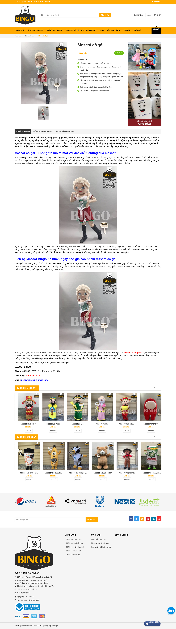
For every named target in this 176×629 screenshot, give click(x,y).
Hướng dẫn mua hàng (65, 131)
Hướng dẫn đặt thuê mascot (101, 547)
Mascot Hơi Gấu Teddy (100, 473)
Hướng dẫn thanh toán (99, 539)
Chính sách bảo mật (73, 555)
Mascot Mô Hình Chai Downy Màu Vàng (58, 473)
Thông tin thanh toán (43, 131)
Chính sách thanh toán (74, 539)
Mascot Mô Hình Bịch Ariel (150, 473)
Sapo (56, 625)
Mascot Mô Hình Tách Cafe (29, 473)
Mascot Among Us (149, 424)
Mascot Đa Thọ (100, 424)
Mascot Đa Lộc (76, 424)
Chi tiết (27, 430)
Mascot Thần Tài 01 (27, 424)
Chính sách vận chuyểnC (75, 547)
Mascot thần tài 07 (124, 424)
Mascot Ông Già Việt (125, 473)
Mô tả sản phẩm (23, 131)
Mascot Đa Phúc (51, 424)
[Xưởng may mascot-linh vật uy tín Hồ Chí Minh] (25, 16)
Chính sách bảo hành (73, 551)
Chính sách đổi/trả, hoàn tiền (76, 543)
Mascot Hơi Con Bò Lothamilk (78, 473)
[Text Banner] (144, 99)
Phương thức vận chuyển (100, 543)
